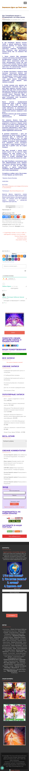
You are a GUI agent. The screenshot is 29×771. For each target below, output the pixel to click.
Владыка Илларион (6, 642)
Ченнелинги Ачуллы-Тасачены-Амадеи (12, 222)
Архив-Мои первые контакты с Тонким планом (14, 638)
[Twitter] (15, 217)
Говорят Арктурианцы (16, 645)
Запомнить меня (14, 501)
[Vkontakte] (3, 217)
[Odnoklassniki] (12, 217)
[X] (8, 345)
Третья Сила (22, 667)
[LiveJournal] (12, 345)
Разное (5, 661)
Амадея (12, 518)
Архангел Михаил (8, 637)
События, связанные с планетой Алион (14, 427)
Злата (14, 648)
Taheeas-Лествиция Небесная (18, 629)
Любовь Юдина (6, 286)
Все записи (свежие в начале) (14, 362)
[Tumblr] (14, 345)
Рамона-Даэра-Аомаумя (13, 661)
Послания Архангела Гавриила (18, 656)
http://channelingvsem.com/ (17, 190)
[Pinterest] (18, 217)
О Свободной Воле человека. (12, 375)
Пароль (14, 495)
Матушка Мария (11, 653)
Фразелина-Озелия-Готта (9, 669)
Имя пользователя (14, 490)
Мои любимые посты (14, 536)
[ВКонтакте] (3, 345)
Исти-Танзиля (12, 651)
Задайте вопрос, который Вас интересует (14, 552)
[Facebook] (6, 217)
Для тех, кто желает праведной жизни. (14, 387)
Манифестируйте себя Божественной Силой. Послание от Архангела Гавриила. (14, 463)
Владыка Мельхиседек (16, 642)
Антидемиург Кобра (7, 635)
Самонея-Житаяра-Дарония (14, 662)
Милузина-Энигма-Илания (21, 653)
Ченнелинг (11, 226)
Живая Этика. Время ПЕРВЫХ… (12, 432)
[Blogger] (10, 345)
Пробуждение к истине (14, 658)
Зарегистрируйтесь (9, 507)
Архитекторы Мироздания (12, 640)
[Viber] (16, 345)
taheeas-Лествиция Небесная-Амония (13, 297)
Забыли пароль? (20, 507)
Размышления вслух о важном (14, 659)
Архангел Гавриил (18, 635)
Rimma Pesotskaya (6, 629)
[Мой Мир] (7, 345)
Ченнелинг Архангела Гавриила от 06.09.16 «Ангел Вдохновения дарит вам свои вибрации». (15, 416)
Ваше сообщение (14, 592)
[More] (24, 217)
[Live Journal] (21, 217)
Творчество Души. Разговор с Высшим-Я (15, 666)
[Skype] (17, 345)
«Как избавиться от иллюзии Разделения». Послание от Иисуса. (15, 456)
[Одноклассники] (5, 345)
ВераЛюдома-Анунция (22, 640)
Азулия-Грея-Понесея (14, 632)
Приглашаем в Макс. (9, 390)
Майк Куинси (19, 651)
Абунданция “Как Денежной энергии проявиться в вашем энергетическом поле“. (14, 410)
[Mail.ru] (9, 217)
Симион (11, 666)
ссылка (22, 226)
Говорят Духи (14, 224)
